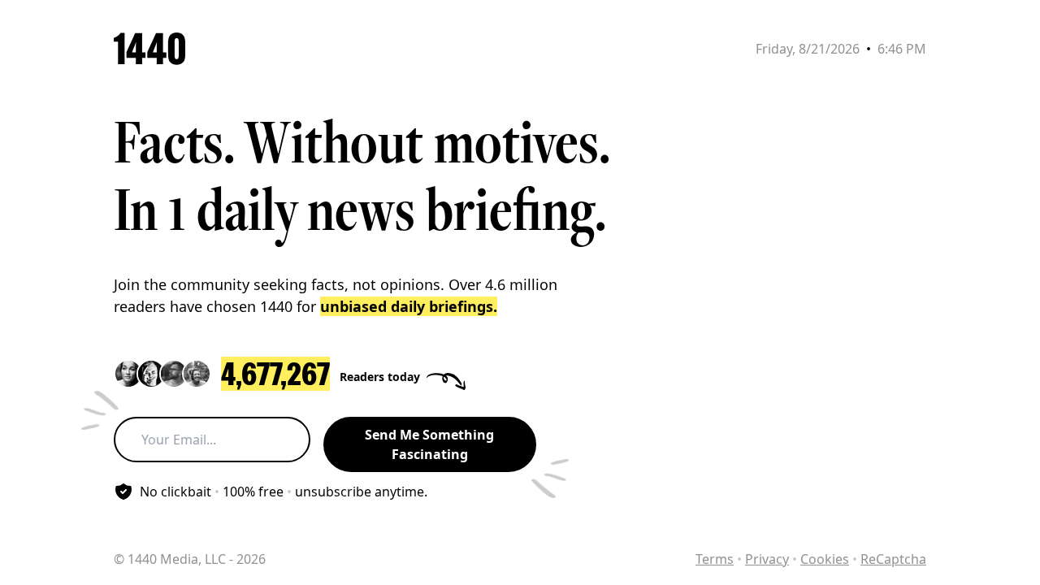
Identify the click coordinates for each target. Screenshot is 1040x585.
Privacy (767, 559)
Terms (715, 559)
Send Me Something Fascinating (429, 444)
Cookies (824, 559)
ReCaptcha (893, 559)
